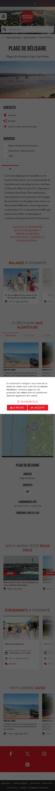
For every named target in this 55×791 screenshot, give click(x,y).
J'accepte (39, 407)
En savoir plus (29, 401)
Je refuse (18, 407)
